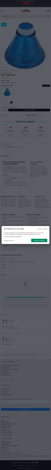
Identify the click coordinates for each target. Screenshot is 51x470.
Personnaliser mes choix (9, 240)
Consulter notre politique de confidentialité (13, 236)
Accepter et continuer (39, 240)
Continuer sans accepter (42, 228)
